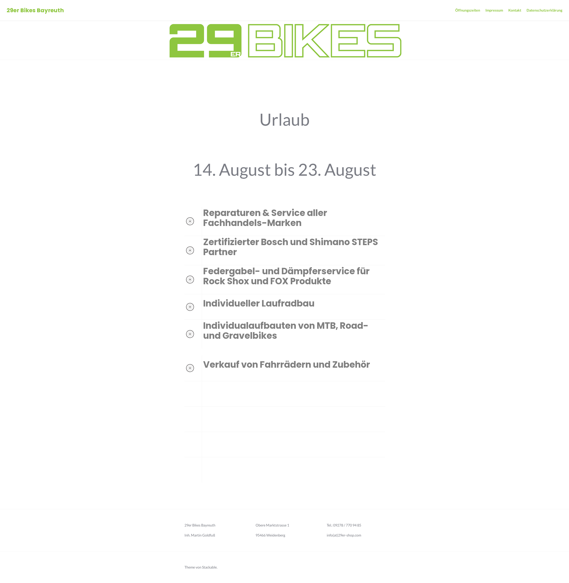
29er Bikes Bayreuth (35, 10)
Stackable (209, 567)
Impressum (494, 10)
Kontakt (514, 10)
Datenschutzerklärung (544, 10)
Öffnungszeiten (467, 10)
